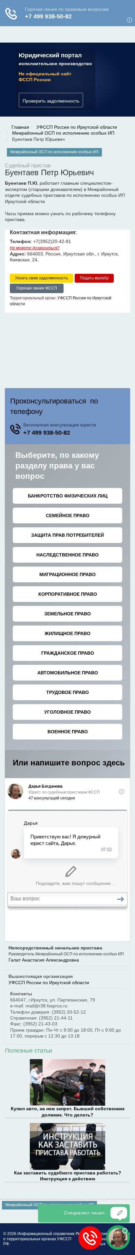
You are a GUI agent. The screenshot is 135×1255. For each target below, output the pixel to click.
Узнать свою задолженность (41, 278)
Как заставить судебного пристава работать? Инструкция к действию (67, 1175)
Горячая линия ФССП (36, 288)
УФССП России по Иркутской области (76, 127)
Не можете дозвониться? (34, 248)
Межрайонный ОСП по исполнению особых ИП (63, 133)
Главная (20, 127)
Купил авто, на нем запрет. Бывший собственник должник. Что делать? (68, 1111)
